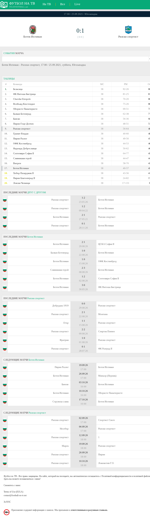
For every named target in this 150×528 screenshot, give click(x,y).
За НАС (7, 502)
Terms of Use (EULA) (13, 491)
